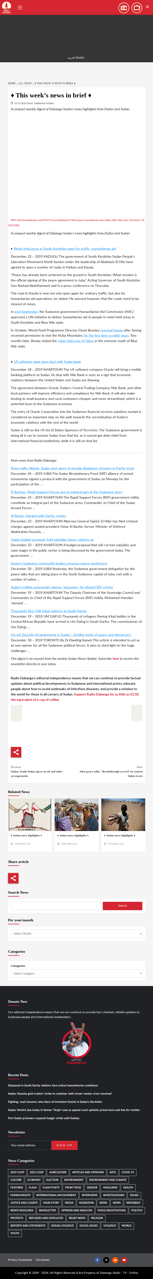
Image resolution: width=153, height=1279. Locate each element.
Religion (97, 1218)
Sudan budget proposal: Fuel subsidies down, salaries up (52, 540)
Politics (137, 1210)
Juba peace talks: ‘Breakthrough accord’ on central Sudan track (110, 771)
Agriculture (58, 1172)
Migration (86, 1203)
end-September (26, 312)
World (127, 1226)
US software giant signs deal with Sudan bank (47, 362)
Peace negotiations (112, 1210)
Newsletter (47, 1210)
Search (122, 905)
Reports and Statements (28, 1226)
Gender (92, 1187)
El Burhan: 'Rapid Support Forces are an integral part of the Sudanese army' (67, 492)
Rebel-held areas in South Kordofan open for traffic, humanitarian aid (65, 249)
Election (52, 1180)
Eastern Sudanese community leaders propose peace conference (59, 563)
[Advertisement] (76, 26)
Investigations (113, 1195)
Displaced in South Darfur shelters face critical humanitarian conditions (53, 1085)
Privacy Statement (20, 1259)
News (103, 1203)
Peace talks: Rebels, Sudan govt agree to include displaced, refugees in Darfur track (72, 468)
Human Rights (20, 1195)
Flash (33, 1187)
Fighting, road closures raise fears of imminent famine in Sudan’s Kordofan (55, 1102)
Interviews (90, 1195)
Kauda (118, 330)
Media (69, 1203)
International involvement (56, 1195)
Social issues (88, 1226)
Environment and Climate (108, 1180)
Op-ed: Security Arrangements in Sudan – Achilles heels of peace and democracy (71, 635)
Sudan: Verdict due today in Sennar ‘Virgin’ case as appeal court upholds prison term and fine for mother (74, 1110)
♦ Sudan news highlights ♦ (26, 835)
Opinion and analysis (76, 1210)
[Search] (147, 7)
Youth (14, 1233)
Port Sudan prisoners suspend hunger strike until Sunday (43, 1118)
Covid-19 (128, 1172)
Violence (109, 1226)
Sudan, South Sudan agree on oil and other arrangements (37, 771)
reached (106, 330)
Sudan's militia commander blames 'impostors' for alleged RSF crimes (62, 587)
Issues (134, 1195)
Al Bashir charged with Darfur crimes (38, 516)
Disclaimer (43, 1259)
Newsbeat (133, 1203)
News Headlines (21, 1210)
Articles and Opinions (88, 1172)
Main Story (51, 1203)
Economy (34, 1180)
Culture (16, 1180)
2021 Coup (37, 1172)
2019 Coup (17, 1172)
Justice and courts (24, 1203)
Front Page (73, 1187)
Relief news (77, 1218)
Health (128, 1187)
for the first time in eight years (106, 335)
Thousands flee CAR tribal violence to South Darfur (49, 611)
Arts (113, 1172)
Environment (74, 1180)
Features (16, 1187)
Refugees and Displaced (46, 1218)
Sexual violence (62, 1226)
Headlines (110, 1187)
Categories (18, 965)
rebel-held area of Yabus (76, 341)
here (116, 659)
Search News (18, 892)
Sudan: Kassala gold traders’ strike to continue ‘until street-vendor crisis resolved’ (60, 1093)
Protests (16, 1218)
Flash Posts (51, 1187)
